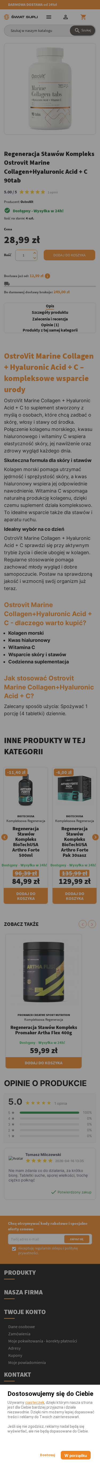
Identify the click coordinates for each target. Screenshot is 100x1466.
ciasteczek (34, 1402)
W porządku (76, 1455)
